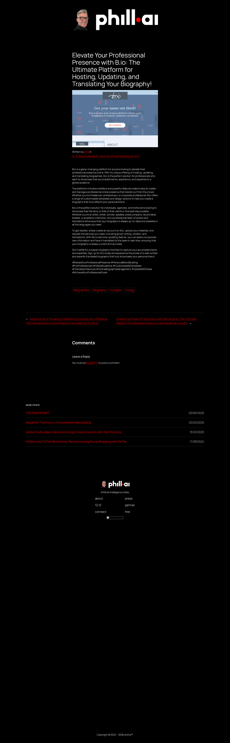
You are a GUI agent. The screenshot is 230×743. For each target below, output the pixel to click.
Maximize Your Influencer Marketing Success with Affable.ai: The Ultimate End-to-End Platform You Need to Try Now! (67, 321)
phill (86, 152)
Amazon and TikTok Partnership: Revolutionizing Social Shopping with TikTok (76, 441)
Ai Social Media (85, 156)
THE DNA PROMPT (38, 413)
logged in (92, 363)
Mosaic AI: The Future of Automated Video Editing (58, 422)
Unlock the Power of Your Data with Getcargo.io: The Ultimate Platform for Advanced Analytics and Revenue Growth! (156, 321)
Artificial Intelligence (120, 156)
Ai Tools (101, 156)
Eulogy (129, 290)
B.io (137, 156)
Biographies (81, 290)
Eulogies (116, 290)
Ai (73, 156)
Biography (99, 290)
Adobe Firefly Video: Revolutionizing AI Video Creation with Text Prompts (74, 432)
